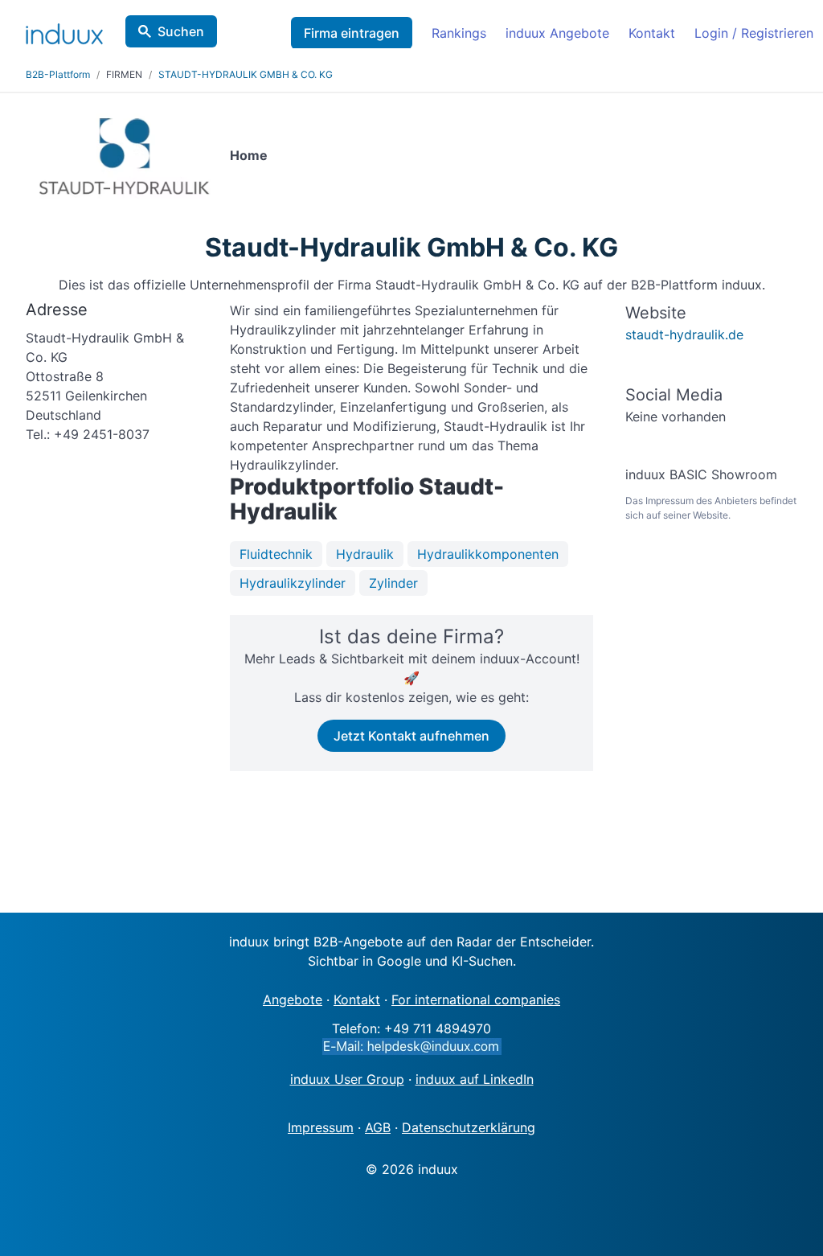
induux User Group (347, 1079)
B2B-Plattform (58, 74)
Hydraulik (365, 554)
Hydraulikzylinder (293, 583)
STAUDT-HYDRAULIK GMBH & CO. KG (245, 74)
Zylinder (393, 583)
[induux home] (64, 30)
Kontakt (652, 33)
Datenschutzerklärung (468, 1127)
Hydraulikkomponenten (488, 554)
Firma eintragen (351, 33)
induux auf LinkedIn (475, 1079)
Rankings (459, 33)
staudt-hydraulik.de (684, 334)
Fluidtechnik (276, 554)
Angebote (292, 999)
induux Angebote (557, 33)
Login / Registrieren (753, 33)
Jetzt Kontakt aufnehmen (411, 736)
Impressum (321, 1127)
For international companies (475, 999)
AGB (378, 1127)
